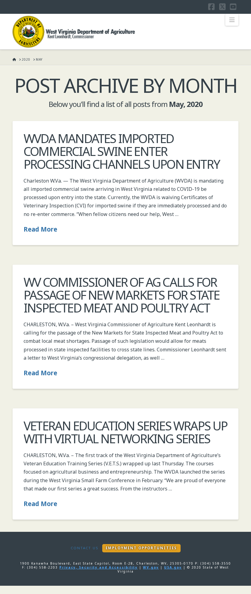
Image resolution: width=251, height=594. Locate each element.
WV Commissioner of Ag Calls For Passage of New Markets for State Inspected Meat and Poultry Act (121, 295)
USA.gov (173, 567)
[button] (231, 20)
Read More (40, 229)
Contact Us (84, 548)
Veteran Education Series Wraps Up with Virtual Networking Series (125, 432)
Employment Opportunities (141, 548)
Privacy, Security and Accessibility (98, 567)
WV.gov (151, 567)
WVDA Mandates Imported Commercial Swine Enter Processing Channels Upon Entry (121, 151)
